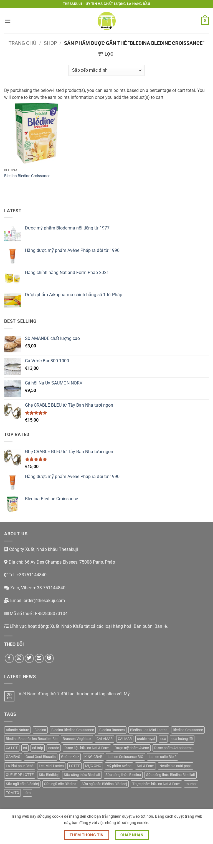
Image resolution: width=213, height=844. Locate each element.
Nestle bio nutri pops (175, 766)
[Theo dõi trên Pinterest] (49, 658)
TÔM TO (12, 793)
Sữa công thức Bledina (123, 775)
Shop (50, 43)
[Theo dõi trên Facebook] (9, 658)
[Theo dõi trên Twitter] (29, 658)
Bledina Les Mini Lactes (149, 730)
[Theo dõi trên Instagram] (19, 658)
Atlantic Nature (17, 730)
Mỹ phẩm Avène (118, 766)
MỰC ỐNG (93, 766)
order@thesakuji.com (44, 600)
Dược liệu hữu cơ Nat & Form (86, 748)
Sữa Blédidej (49, 775)
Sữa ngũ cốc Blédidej (22, 784)
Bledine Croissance (188, 730)
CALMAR (125, 739)
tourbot (191, 784)
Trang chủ (22, 43)
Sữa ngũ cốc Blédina (60, 784)
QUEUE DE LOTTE (20, 775)
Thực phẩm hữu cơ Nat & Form (156, 784)
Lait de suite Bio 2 (162, 757)
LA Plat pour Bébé (20, 766)
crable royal (146, 739)
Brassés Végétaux (77, 739)
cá (25, 748)
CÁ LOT (12, 748)
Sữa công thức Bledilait (82, 775)
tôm (27, 793)
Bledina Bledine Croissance (27, 176)
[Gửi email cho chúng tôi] (39, 658)
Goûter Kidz (70, 757)
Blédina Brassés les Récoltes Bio (31, 739)
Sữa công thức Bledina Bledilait (170, 775)
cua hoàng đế (182, 739)
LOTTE (74, 766)
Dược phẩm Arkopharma (173, 748)
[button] (7, 20)
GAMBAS (13, 757)
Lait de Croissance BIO (125, 757)
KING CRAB (93, 757)
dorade (53, 748)
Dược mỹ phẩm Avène (132, 748)
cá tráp (37, 748)
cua (163, 739)
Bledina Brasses (112, 730)
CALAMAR (105, 739)
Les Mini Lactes (51, 766)
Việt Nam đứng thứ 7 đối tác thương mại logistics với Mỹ (74, 693)
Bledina (40, 730)
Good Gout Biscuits (41, 757)
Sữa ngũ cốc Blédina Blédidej (104, 784)
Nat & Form (145, 766)
